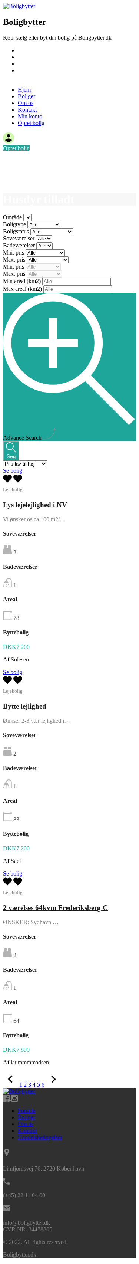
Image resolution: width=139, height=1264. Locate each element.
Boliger (26, 57)
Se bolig (12, 470)
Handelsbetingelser (40, 1137)
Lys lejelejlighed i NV (35, 505)
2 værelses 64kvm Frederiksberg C (55, 908)
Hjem (24, 50)
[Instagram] (14, 1098)
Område (13, 217)
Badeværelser (19, 245)
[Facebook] (7, 1098)
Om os (25, 63)
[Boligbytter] (19, 6)
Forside (26, 1110)
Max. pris (15, 259)
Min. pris (14, 252)
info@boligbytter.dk (26, 1222)
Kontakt (27, 70)
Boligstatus (16, 231)
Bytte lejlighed (24, 706)
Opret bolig (31, 77)
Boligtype (15, 224)
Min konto (30, 116)
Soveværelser (19, 238)
